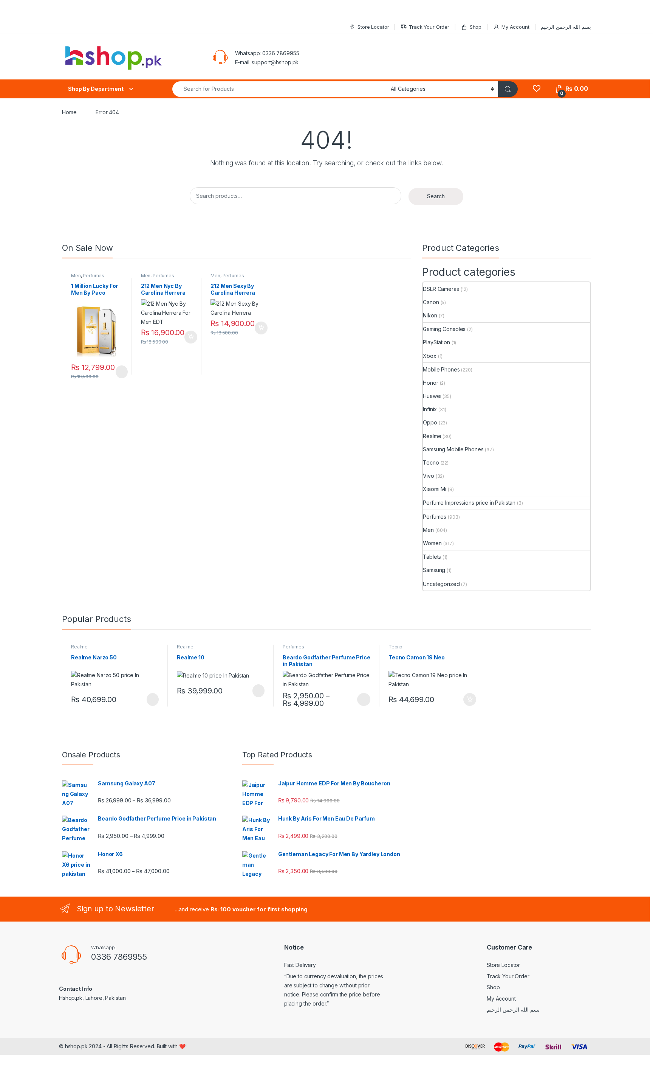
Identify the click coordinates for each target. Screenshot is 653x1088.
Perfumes (93, 275)
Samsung (434, 570)
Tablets (432, 556)
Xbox (429, 356)
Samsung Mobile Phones (453, 449)
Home (69, 112)
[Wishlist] (536, 88)
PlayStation (436, 342)
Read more (121, 371)
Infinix (430, 409)
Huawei (432, 396)
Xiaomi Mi (434, 489)
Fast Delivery (300, 965)
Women (432, 543)
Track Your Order (429, 27)
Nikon (430, 315)
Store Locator (373, 27)
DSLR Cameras (441, 289)
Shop (475, 27)
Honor (430, 382)
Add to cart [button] (190, 337)
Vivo (428, 476)
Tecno (431, 462)
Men (76, 275)
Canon (431, 302)
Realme (432, 436)
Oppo (430, 422)
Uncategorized (441, 584)
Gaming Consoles (444, 329)
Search (436, 196)
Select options (361, 699)
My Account (515, 27)
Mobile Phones (441, 369)
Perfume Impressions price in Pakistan (469, 502)
